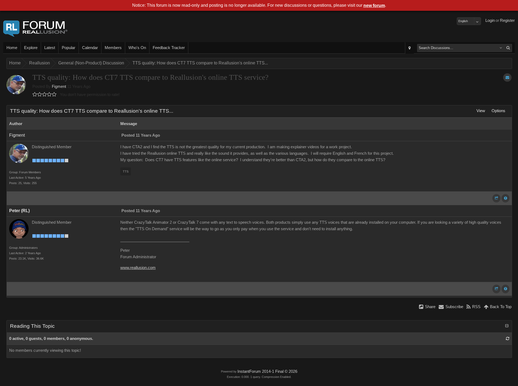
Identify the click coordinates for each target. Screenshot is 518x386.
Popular (68, 48)
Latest (49, 48)
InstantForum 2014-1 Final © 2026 (267, 371)
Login (490, 20)
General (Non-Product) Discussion (91, 63)
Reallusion (39, 63)
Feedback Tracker (169, 48)
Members (113, 48)
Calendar (90, 48)
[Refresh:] (507, 338)
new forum (374, 5)
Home (11, 48)
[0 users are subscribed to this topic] (507, 77)
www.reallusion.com (138, 268)
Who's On (137, 48)
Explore (31, 48)
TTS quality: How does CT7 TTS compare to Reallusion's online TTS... (200, 63)
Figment (59, 86)
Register (507, 20)
